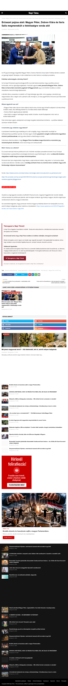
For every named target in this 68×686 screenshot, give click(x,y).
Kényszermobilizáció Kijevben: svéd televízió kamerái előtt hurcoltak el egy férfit (30, 448)
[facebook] (18, 328)
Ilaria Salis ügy (44, 270)
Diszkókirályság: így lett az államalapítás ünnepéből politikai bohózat (27, 629)
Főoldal (3, 18)
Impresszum (46, 681)
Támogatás (63, 681)
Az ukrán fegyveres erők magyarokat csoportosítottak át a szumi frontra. (27, 420)
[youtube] (50, 321)
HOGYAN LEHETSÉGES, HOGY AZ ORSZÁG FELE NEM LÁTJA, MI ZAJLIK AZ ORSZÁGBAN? (33, 392)
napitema (5, 29)
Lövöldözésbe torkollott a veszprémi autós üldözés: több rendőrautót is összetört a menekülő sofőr (34, 553)
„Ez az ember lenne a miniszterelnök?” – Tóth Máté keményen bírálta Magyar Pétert (30, 413)
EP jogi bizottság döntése (34, 270)
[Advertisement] (34, 5)
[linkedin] (50, 324)
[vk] (18, 324)
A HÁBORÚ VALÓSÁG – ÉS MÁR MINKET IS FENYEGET (23, 615)
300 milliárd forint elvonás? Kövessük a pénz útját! (22, 622)
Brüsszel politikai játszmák (11, 270)
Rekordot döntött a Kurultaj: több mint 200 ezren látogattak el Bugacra (27, 434)
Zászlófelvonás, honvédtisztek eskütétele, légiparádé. (23, 575)
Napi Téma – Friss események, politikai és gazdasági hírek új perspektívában (27, 683)
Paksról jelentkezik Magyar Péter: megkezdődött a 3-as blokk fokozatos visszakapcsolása (32, 608)
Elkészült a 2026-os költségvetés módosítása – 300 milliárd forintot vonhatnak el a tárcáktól (32, 399)
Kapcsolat (52, 681)
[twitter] (18, 321)
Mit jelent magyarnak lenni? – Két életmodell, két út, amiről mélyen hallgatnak (29, 349)
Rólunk (58, 681)
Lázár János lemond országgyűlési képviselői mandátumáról (25, 568)
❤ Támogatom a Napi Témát (15, 258)
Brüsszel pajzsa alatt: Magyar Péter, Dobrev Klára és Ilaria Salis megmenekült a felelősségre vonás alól (12, 304)
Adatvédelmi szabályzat (20, 681)
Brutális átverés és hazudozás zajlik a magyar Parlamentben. (25, 385)
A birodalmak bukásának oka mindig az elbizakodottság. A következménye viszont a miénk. (32, 406)
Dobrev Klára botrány (23, 270)
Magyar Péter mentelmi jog (12, 18)
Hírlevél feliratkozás (37, 681)
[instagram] (50, 328)
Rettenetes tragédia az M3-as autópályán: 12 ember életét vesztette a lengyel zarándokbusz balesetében (35, 427)
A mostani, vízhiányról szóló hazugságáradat (21, 658)
